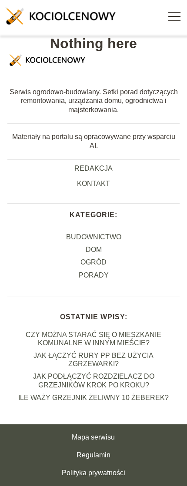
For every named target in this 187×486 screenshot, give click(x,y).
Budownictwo (93, 237)
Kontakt (93, 183)
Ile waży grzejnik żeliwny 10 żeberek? (93, 397)
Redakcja (93, 168)
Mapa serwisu (93, 437)
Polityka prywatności (93, 472)
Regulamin (93, 455)
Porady (94, 275)
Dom (94, 249)
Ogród (93, 262)
